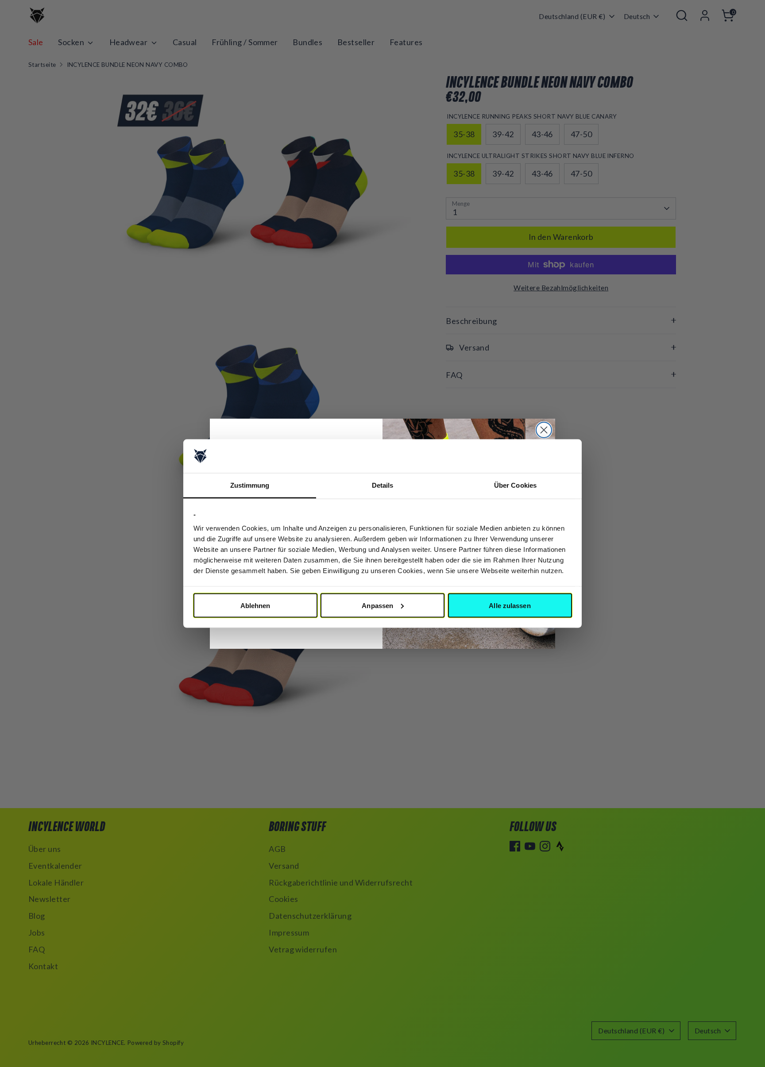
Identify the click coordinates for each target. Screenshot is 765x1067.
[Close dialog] (544, 430)
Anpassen (377, 605)
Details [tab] (383, 485)
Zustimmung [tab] (250, 485)
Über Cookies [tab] (515, 485)
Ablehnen (255, 605)
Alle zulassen (509, 605)
